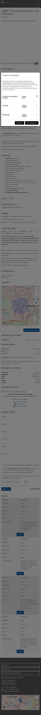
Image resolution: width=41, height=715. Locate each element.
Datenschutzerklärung (28, 88)
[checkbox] (37, 96)
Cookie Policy (11, 90)
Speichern (19, 123)
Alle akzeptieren (31, 123)
